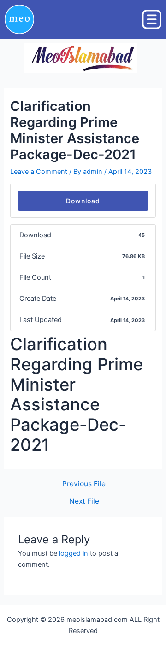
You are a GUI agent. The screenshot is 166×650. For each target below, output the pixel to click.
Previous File (84, 484)
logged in (73, 553)
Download (83, 201)
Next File (84, 501)
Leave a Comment (38, 171)
